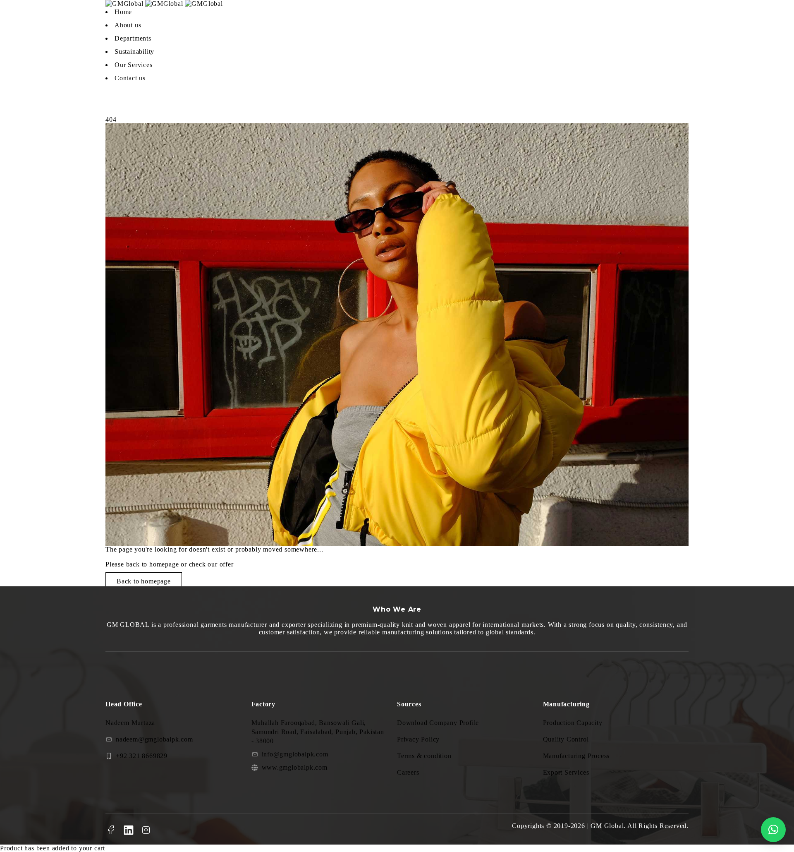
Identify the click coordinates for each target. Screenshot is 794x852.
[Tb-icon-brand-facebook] (110, 830)
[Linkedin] (128, 830)
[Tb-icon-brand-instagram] (146, 830)
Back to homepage (144, 581)
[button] (773, 829)
